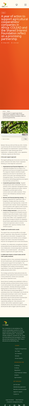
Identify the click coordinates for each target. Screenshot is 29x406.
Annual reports (18, 358)
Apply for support (17, 391)
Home (4, 111)
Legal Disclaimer (10, 399)
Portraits (17, 356)
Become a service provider (20, 389)
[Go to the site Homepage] (5, 5)
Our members (18, 353)
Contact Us (16, 394)
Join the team (16, 384)
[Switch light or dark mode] (16, 4)
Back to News (6, 139)
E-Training (16, 365)
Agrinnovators (17, 377)
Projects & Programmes (21, 348)
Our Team (17, 351)
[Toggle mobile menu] (25, 5)
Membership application (19, 387)
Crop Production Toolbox (20, 372)
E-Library (16, 368)
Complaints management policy (14, 402)
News (8, 111)
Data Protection (19, 399)
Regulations (17, 370)
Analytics (16, 375)
